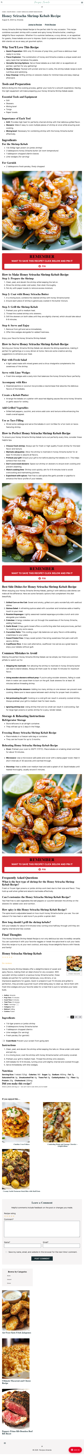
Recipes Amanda (42, 2)
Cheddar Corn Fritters (22, 1144)
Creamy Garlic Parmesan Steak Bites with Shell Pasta (21, 1191)
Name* (7, 1242)
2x (76, 1017)
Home (4, 12)
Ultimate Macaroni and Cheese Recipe (16, 1382)
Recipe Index (11, 12)
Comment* (9, 1219)
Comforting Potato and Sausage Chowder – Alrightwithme (62, 1145)
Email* (45, 1242)
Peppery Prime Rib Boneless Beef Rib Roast (17, 1432)
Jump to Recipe (35, 25)
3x (80, 1017)
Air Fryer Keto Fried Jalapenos (16, 1332)
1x (72, 1017)
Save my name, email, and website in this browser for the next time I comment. (43, 1252)
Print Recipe (50, 25)
